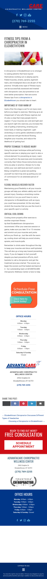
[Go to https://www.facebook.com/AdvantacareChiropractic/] (16, 15)
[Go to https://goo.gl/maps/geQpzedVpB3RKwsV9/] (29, 15)
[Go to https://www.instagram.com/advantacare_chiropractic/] (25, 15)
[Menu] (23, 569)
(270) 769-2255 (23, 21)
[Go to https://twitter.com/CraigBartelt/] (21, 15)
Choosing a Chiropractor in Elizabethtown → (27, 421)
